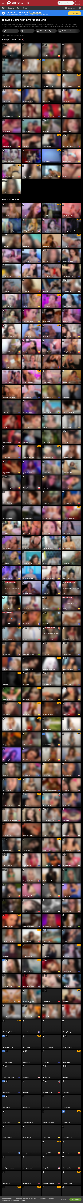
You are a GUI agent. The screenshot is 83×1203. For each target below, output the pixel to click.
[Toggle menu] (3, 3)
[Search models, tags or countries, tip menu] (80, 8)
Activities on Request (69, 31)
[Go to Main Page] (15, 3)
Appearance (11, 31)
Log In (78, 3)
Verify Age (75, 13)
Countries (27, 31)
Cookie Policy (20, 1200)
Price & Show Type (46, 31)
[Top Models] (28, 3)
